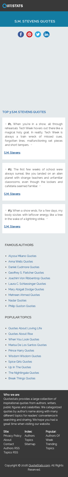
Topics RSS (10, 452)
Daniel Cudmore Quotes (23, 267)
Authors (30, 435)
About (7, 440)
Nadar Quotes (17, 300)
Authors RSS (11, 448)
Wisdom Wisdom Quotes (24, 356)
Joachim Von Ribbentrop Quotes (29, 278)
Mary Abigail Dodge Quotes (26, 289)
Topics (29, 440)
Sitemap (30, 444)
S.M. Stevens (12, 152)
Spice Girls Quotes (20, 361)
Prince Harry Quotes (21, 350)
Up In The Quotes (19, 367)
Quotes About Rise (20, 333)
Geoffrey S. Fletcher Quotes (26, 272)
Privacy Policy (12, 435)
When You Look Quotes (23, 339)
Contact (8, 444)
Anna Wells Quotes (20, 261)
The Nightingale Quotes (23, 372)
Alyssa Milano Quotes (22, 256)
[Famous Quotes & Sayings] (12, 7)
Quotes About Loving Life (25, 328)
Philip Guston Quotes (22, 306)
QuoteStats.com (39, 465)
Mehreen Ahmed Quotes (24, 295)
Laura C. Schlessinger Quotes (27, 283)
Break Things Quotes (21, 378)
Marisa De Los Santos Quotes (27, 345)
